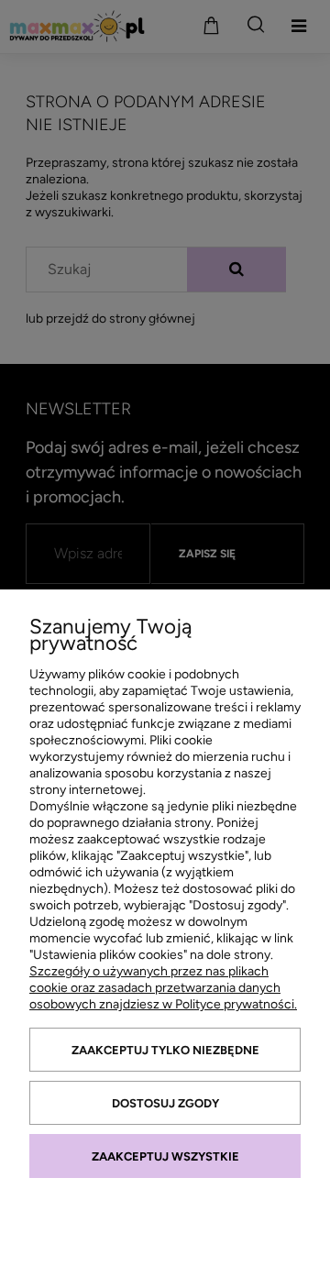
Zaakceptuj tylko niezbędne (165, 1050)
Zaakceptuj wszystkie (165, 1156)
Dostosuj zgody (165, 1103)
